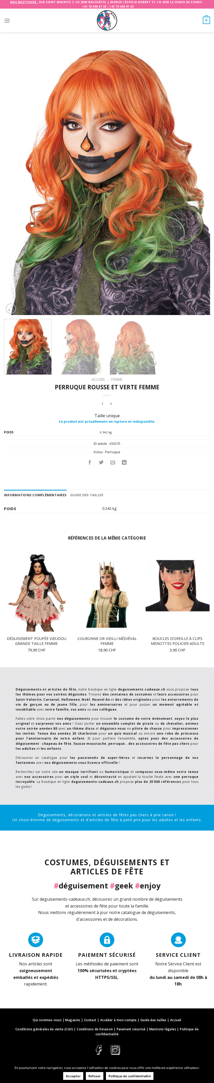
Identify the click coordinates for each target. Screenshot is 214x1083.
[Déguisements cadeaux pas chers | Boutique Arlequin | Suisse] (107, 20)
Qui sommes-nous (47, 1020)
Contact (90, 1020)
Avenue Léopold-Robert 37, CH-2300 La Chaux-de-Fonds (156, 2)
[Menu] (7, 20)
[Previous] (14, 181)
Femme (116, 379)
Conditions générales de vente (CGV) (44, 1029)
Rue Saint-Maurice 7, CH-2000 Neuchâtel (72, 2)
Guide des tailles (86, 495)
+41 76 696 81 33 (121, 6)
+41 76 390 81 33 (94, 6)
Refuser (94, 1076)
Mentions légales (162, 1029)
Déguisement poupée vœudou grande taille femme (36, 641)
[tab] (35, 495)
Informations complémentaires (35, 495)
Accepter (73, 1076)
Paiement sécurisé (131, 1029)
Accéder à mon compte (118, 1020)
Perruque (112, 452)
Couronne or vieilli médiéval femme (107, 641)
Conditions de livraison (95, 1029)
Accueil (98, 379)
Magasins (72, 1020)
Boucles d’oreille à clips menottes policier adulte (177, 641)
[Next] (199, 181)
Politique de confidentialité (130, 1076)
